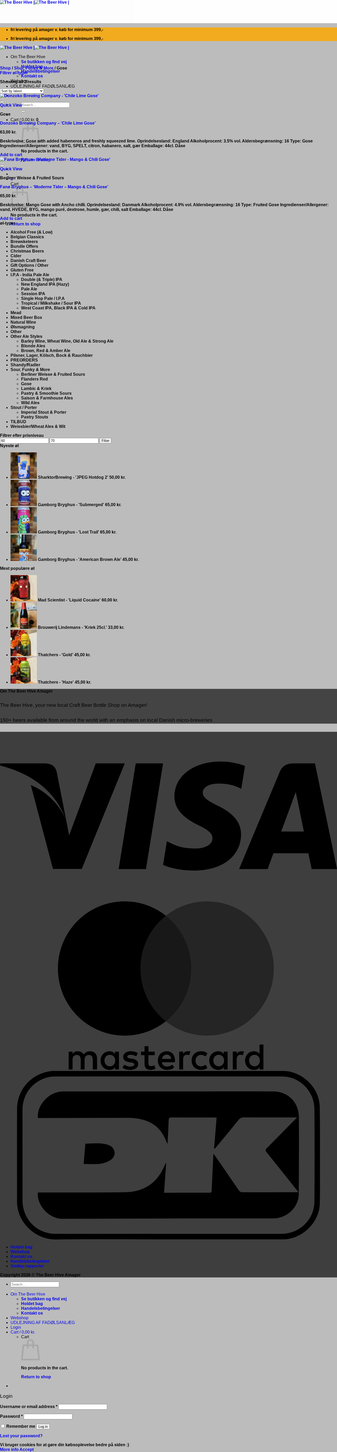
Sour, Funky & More (33, 68)
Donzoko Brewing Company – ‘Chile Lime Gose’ (48, 123)
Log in (43, 1427)
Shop (5, 68)
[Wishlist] (2, 102)
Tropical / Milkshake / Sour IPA (51, 303)
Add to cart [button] (11, 154)
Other (16, 331)
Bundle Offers (24, 246)
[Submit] (23, 111)
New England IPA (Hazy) (45, 284)
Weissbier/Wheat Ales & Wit (38, 426)
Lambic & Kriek (36, 388)
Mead (16, 312)
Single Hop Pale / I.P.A (43, 298)
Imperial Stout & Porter (43, 412)
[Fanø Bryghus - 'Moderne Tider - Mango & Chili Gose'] (55, 159)
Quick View (11, 105)
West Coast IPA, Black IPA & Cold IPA (58, 308)
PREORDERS (24, 360)
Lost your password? (21, 1436)
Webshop (20, 1251)
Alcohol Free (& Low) (31, 232)
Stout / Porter (24, 407)
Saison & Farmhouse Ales (47, 398)
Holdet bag (21, 1247)
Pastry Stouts (34, 417)
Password (11, 1416)
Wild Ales (30, 403)
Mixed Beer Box (26, 317)
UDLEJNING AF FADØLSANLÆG (43, 86)
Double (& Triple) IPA (41, 279)
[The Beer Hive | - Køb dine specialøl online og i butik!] (34, 2)
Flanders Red (34, 379)
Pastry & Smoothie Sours (46, 393)
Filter (105, 441)
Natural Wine (23, 322)
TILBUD (18, 421)
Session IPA (33, 294)
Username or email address (28, 1406)
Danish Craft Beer (28, 260)
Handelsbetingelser (40, 71)
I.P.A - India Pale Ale (30, 275)
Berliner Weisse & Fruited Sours (53, 374)
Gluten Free (22, 270)
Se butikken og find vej (44, 62)
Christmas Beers (27, 251)
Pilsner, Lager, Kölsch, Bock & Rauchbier (52, 355)
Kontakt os (32, 76)
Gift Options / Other (29, 265)
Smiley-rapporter (27, 1266)
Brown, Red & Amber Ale (45, 350)
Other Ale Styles (26, 336)
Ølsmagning (23, 327)
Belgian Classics (27, 237)
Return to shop (26, 224)
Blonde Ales (33, 346)
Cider (16, 256)
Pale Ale (29, 289)
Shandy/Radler (25, 365)
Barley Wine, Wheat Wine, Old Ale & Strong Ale (67, 341)
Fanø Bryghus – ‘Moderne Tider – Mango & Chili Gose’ (54, 187)
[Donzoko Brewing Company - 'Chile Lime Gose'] (49, 95)
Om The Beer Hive (28, 57)
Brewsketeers (24, 241)
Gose (26, 384)
